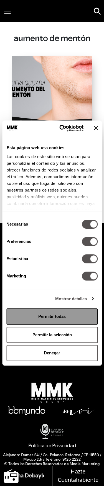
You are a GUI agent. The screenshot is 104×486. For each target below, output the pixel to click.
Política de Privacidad (52, 445)
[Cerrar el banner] (96, 128)
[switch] (90, 241)
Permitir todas (52, 316)
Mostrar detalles (71, 298)
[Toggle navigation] (7, 11)
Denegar (52, 352)
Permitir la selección (52, 334)
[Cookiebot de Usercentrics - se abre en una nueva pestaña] (61, 128)
